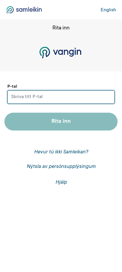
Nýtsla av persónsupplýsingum (61, 167)
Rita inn (61, 122)
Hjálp (61, 182)
